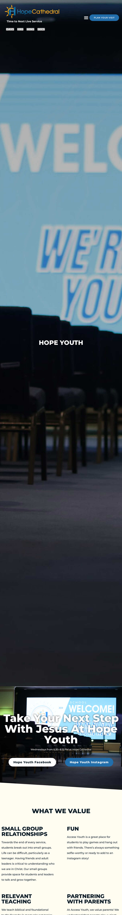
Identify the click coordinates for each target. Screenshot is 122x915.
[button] (86, 17)
